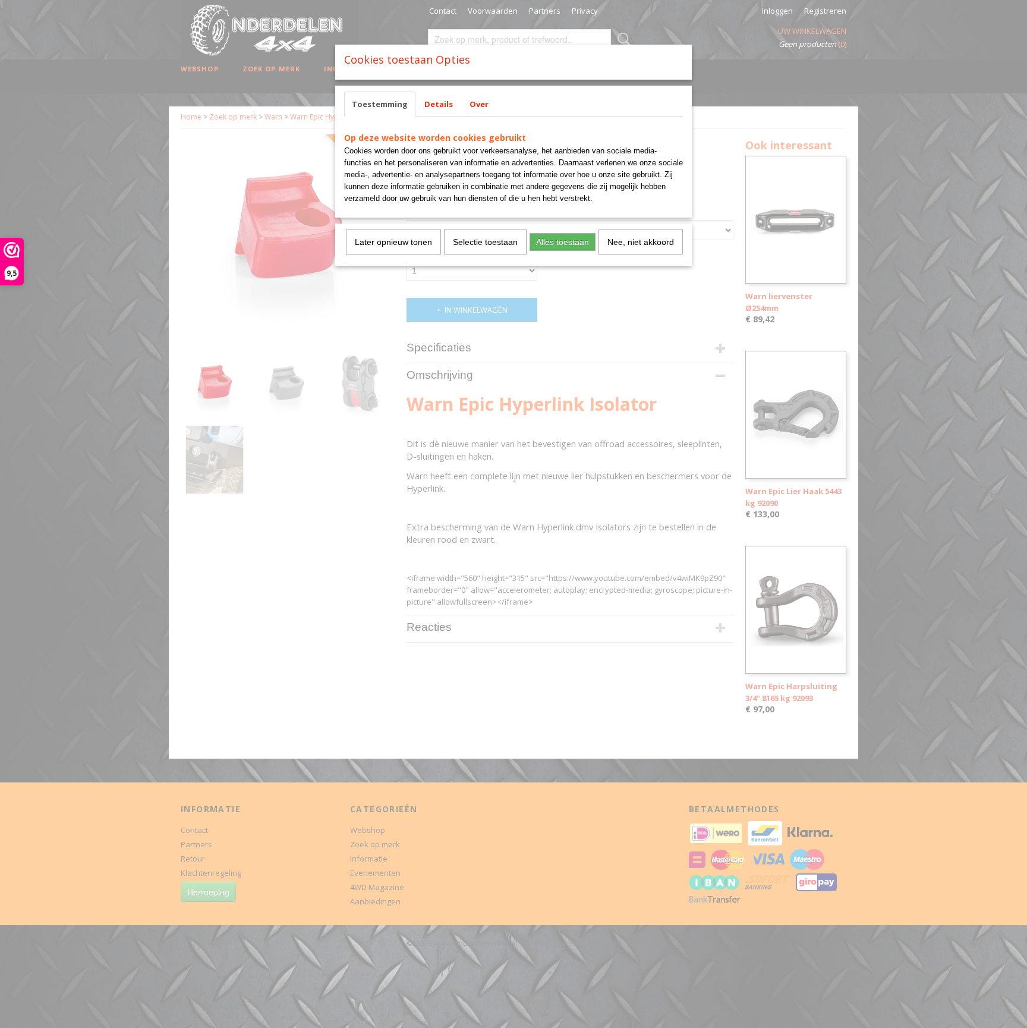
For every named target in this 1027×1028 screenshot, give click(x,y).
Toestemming (380, 104)
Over (479, 104)
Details (438, 104)
